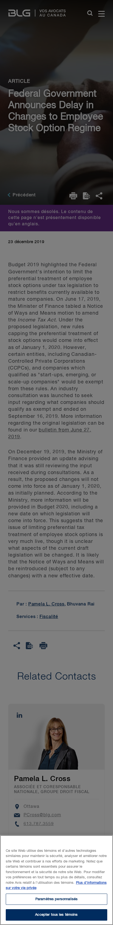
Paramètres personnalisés (56, 899)
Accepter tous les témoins (56, 915)
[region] (56, 880)
